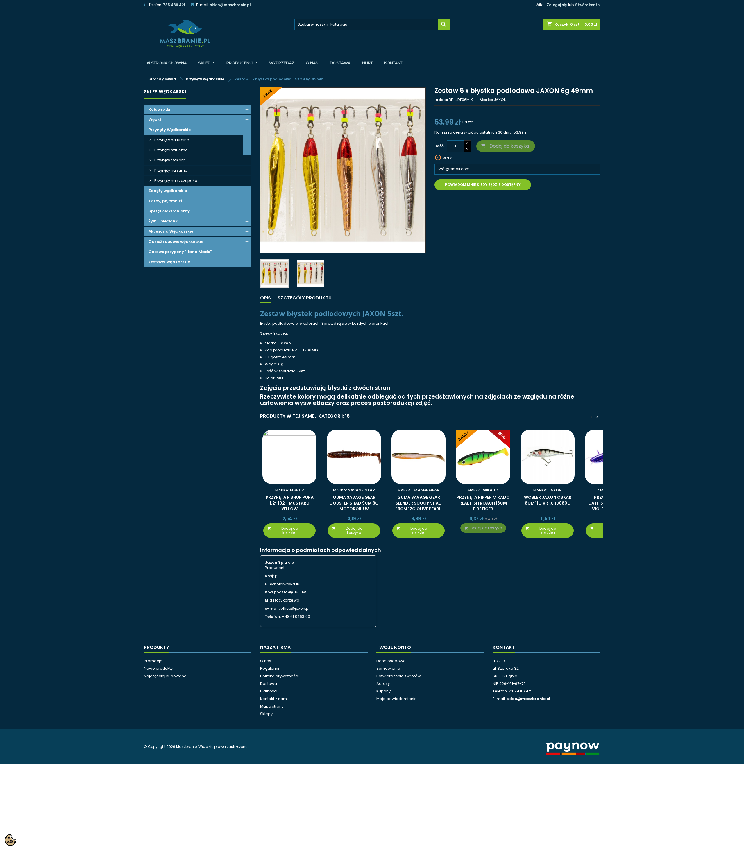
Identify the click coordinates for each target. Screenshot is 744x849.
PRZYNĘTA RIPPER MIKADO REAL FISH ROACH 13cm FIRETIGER (483, 503)
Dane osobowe (391, 661)
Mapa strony (272, 706)
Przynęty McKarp (169, 160)
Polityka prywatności (279, 676)
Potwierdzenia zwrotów (398, 676)
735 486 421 (174, 4)
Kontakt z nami (274, 698)
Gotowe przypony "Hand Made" (180, 251)
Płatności (268, 691)
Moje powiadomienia (396, 698)
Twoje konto (393, 647)
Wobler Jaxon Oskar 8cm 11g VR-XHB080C (547, 500)
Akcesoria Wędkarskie (171, 231)
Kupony (383, 691)
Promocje (153, 661)
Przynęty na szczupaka (175, 180)
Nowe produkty (158, 668)
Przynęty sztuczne (171, 150)
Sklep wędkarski (165, 91)
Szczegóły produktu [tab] (305, 298)
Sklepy (266, 714)
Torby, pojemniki (165, 201)
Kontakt (504, 647)
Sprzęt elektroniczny (169, 211)
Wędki (155, 119)
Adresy (383, 683)
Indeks (441, 100)
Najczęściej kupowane (165, 676)
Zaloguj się (557, 4)
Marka (486, 100)
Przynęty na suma (170, 170)
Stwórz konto (587, 4)
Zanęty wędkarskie (168, 190)
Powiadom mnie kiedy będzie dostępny (483, 184)
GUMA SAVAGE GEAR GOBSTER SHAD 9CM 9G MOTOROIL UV (354, 503)
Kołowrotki (159, 109)
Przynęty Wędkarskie (170, 129)
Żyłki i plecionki (164, 221)
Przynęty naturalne (171, 140)
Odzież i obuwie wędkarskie (176, 241)
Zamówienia (388, 668)
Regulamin (270, 668)
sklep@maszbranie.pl (230, 4)
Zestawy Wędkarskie (169, 262)
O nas (265, 661)
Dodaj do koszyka (505, 146)
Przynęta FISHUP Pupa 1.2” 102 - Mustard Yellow (290, 503)
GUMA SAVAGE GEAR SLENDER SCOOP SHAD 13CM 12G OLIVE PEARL (419, 503)
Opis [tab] (265, 298)
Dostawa (268, 683)
